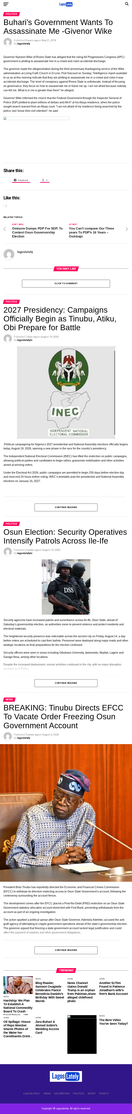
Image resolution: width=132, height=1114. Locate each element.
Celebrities (62, 1093)
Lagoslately (31, 1093)
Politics (78, 1093)
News (47, 1093)
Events (104, 1093)
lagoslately (23, 43)
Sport (91, 1093)
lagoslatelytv (24, 340)
